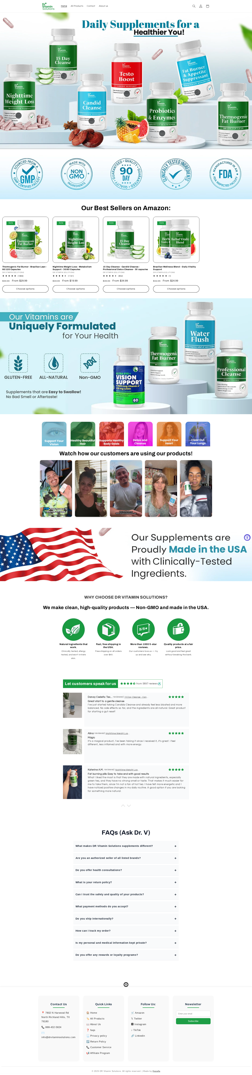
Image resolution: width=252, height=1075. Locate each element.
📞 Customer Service (98, 1047)
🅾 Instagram (138, 1024)
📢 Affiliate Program (98, 1053)
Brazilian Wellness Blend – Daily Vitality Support (174, 268)
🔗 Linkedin (138, 1035)
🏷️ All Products (95, 1018)
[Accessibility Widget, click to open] (247, 537)
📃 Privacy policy (96, 1035)
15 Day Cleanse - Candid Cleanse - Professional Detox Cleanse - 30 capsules (125, 268)
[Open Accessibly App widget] (126, 984)
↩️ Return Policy (96, 1041)
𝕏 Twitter (136, 1018)
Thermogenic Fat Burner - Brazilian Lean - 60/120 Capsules (24, 268)
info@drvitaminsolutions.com (58, 1037)
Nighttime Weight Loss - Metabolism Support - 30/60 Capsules (72, 268)
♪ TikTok (136, 1030)
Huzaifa (156, 1071)
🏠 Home (91, 1012)
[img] (128, 684)
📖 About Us (93, 1024)
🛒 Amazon (137, 1012)
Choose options (25, 289)
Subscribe (193, 1021)
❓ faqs (90, 1030)
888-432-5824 (53, 1027)
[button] (194, 6)
